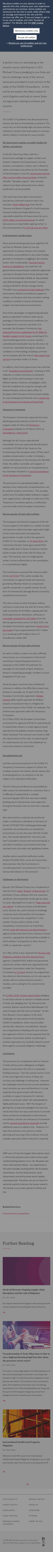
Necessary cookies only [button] (26, 30)
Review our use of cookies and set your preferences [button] (28, 44)
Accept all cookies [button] (26, 37)
